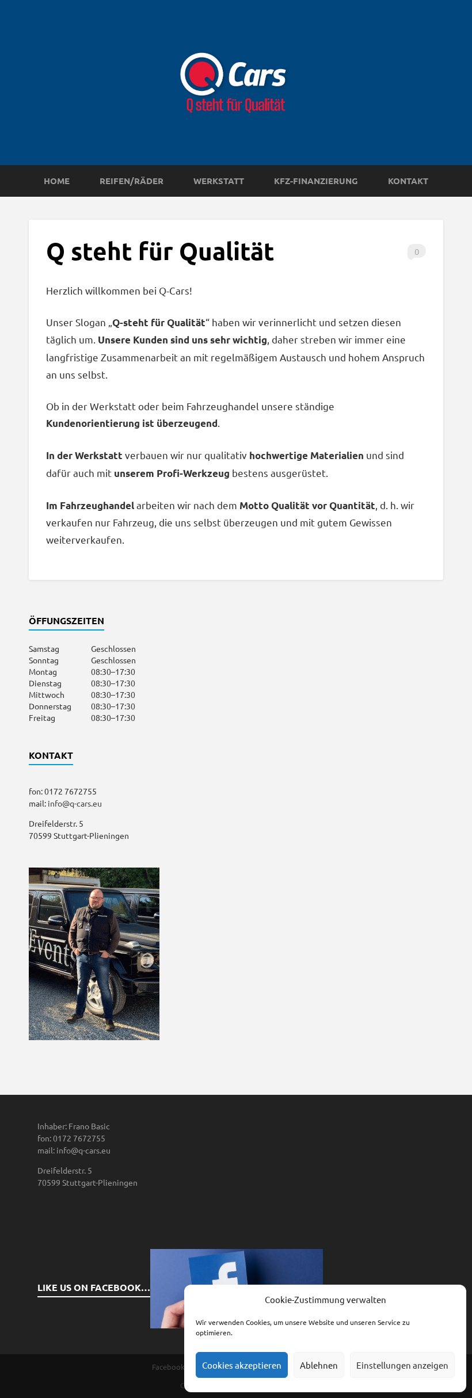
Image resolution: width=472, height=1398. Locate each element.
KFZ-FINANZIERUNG (316, 180)
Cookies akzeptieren (241, 1364)
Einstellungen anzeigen (402, 1364)
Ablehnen (319, 1364)
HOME (57, 180)
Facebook (168, 1367)
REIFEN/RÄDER (131, 180)
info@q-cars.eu (75, 803)
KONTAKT (408, 180)
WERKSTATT (218, 180)
